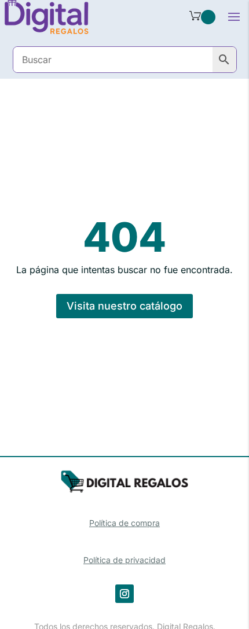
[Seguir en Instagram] (124, 593)
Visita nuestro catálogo (124, 306)
